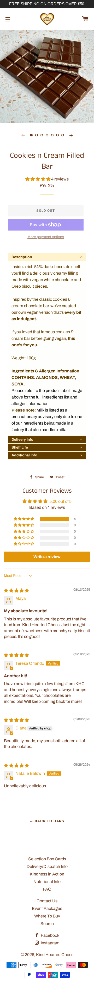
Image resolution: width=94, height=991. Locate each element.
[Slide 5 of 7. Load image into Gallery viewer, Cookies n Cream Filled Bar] (52, 135)
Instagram (50, 943)
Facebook (49, 935)
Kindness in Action (47, 874)
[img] (16, 590)
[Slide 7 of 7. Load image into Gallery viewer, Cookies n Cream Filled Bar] (62, 135)
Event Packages (47, 908)
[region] (47, 4)
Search (47, 923)
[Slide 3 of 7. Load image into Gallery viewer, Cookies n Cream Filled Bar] (41, 135)
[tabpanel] (47, 76)
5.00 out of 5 (60, 501)
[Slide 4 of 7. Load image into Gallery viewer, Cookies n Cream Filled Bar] (47, 135)
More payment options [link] (45, 237)
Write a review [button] (47, 556)
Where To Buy (47, 916)
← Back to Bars (47, 821)
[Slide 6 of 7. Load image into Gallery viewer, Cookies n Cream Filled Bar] (57, 135)
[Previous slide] (23, 135)
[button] (38, 179)
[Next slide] (71, 135)
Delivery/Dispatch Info (47, 866)
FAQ (47, 889)
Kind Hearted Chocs (54, 954)
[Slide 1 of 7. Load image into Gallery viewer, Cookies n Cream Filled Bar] (31, 135)
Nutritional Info (47, 881)
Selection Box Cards (47, 859)
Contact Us (47, 901)
